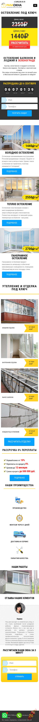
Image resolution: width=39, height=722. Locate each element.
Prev (3, 582)
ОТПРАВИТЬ (19, 676)
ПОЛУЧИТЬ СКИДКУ (19, 113)
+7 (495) (19, 1)
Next (36, 582)
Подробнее (11, 171)
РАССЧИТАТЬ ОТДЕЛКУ (19, 441)
